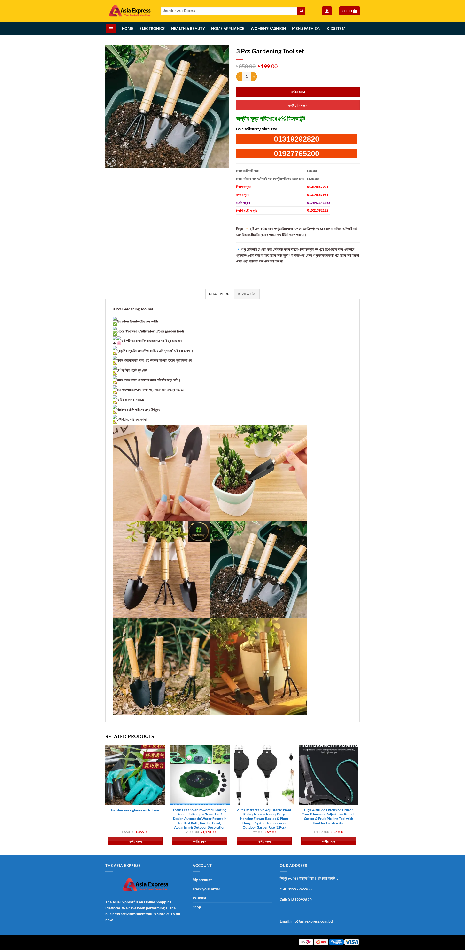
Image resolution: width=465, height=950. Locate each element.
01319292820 (296, 139)
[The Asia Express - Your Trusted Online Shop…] (129, 11)
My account (202, 879)
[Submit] (301, 11)
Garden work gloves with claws (135, 810)
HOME (127, 28)
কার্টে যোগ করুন (297, 105)
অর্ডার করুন (298, 92)
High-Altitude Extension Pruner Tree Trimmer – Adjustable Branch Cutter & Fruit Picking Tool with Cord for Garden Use (328, 816)
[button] (327, 11)
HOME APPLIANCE (227, 28)
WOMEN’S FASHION (268, 28)
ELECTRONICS (152, 28)
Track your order (206, 889)
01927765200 (296, 153)
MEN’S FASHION (306, 28)
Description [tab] (219, 294)
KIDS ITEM (336, 28)
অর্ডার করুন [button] (135, 841)
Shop (197, 907)
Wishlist (199, 898)
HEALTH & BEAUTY (188, 28)
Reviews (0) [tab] (247, 294)
